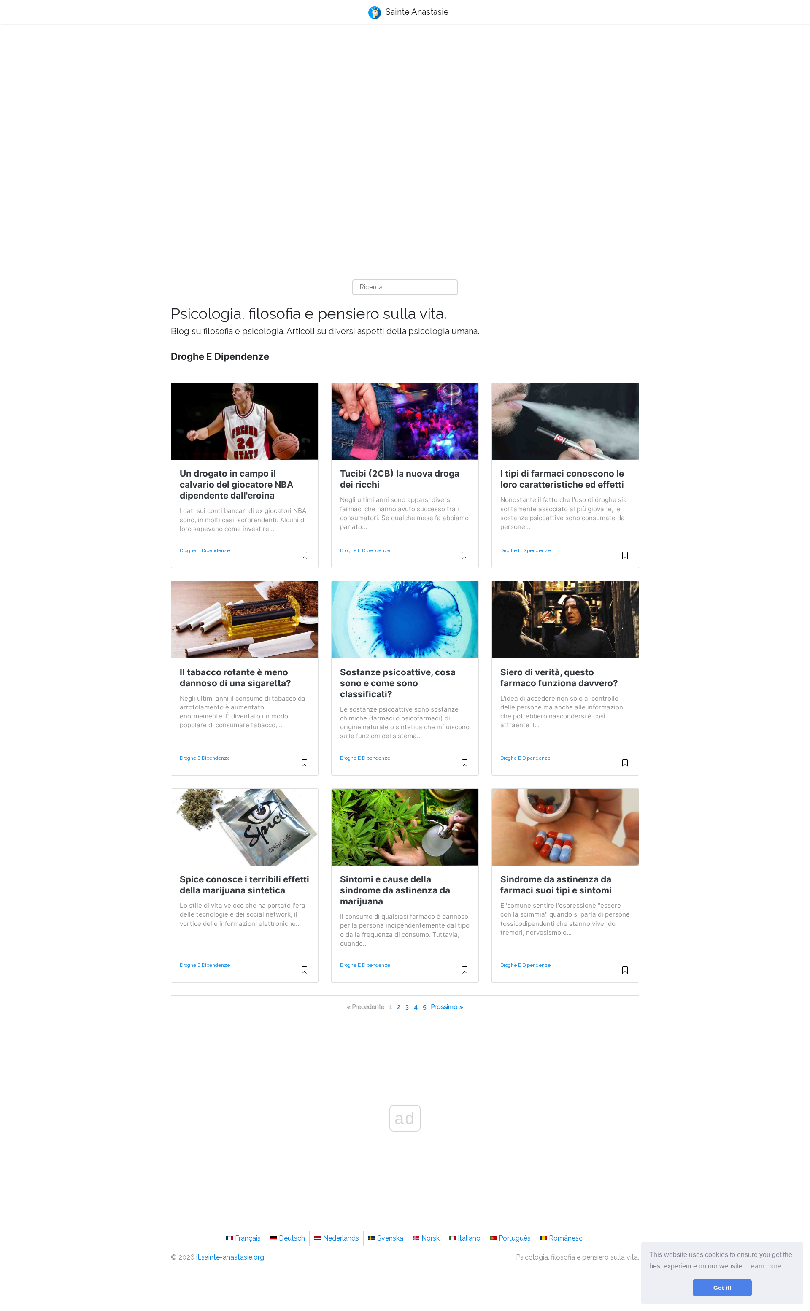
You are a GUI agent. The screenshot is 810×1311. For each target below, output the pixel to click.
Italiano (469, 1238)
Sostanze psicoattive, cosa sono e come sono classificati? (398, 683)
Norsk (430, 1238)
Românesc (566, 1238)
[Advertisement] (405, 97)
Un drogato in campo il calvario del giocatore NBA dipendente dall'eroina (237, 484)
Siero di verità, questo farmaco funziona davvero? (559, 677)
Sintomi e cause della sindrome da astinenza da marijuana (395, 890)
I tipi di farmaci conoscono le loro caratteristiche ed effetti (562, 479)
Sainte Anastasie (416, 12)
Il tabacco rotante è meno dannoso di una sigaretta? (235, 677)
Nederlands (341, 1238)
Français (248, 1238)
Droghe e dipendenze (205, 550)
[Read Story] (304, 559)
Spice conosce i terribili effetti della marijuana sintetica (244, 885)
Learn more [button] (764, 1266)
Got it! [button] (722, 1287)
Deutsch (292, 1238)
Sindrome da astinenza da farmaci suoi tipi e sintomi (556, 885)
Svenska (390, 1238)
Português (515, 1238)
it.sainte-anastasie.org (230, 1257)
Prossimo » (447, 1006)
